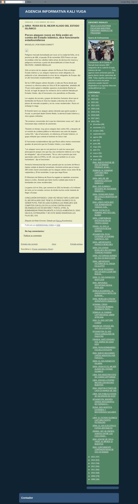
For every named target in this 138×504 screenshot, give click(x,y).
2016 (93, 121)
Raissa (59, 221)
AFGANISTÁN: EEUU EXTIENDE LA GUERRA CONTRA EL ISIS (103, 236)
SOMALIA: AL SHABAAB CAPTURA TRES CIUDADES (103, 173)
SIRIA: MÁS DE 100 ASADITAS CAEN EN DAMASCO (102, 181)
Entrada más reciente (29, 244)
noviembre (97, 128)
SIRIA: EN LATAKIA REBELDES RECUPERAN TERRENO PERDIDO (104, 250)
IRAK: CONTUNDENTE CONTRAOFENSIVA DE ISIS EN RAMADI (103, 449)
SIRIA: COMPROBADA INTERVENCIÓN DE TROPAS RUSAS (102, 220)
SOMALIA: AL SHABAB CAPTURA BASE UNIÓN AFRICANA (103, 314)
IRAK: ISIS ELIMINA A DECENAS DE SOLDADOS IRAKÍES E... (104, 188)
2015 (93, 457)
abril (95, 150)
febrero (96, 156)
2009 (93, 476)
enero (95, 160)
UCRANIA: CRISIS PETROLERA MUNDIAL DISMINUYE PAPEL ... (103, 307)
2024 (93, 96)
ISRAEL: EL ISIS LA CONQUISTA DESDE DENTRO (102, 228)
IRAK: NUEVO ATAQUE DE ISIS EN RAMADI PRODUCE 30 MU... (103, 165)
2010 (93, 473)
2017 (93, 118)
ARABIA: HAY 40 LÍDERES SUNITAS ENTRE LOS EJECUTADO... (103, 433)
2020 (93, 109)
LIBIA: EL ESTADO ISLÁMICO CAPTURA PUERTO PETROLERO (105, 420)
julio (95, 140)
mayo (95, 147)
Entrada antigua (76, 244)
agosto (96, 137)
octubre (96, 131)
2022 (93, 102)
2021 (93, 105)
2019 (93, 112)
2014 (93, 460)
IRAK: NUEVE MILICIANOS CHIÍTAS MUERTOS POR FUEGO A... (104, 355)
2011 (93, 470)
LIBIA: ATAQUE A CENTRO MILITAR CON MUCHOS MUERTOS (103, 382)
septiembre (97, 134)
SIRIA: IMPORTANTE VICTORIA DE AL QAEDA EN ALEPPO (104, 263)
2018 (93, 115)
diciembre (97, 124)
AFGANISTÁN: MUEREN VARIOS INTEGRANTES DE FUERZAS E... (103, 402)
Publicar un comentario (33, 236)
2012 (93, 466)
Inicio (54, 244)
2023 (93, 99)
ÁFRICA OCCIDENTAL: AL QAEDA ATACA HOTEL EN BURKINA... (104, 293)
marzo (96, 153)
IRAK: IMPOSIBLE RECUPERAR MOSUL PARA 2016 (102, 285)
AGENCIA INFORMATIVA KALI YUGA (55, 11)
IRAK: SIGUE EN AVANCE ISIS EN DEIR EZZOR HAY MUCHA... (104, 271)
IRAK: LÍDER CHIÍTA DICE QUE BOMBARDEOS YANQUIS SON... (103, 204)
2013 (93, 463)
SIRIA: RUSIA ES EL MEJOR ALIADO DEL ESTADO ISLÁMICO (104, 369)
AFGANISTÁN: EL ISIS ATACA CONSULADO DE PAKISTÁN (104, 334)
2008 (93, 479)
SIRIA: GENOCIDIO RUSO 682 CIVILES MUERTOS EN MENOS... (105, 196)
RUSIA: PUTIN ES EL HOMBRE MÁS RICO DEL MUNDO (104, 212)
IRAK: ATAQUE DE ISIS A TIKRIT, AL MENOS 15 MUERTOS (103, 441)
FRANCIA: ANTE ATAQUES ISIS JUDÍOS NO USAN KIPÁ (104, 342)
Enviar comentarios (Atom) (42, 249)
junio (95, 144)
